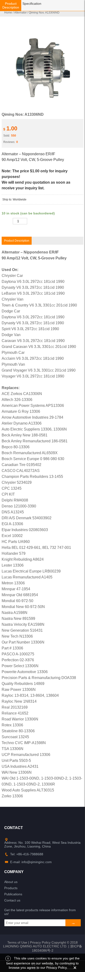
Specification (31, 3)
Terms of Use (17, 942)
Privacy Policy (40, 942)
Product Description (10, 5)
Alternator (20, 12)
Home (8, 12)
